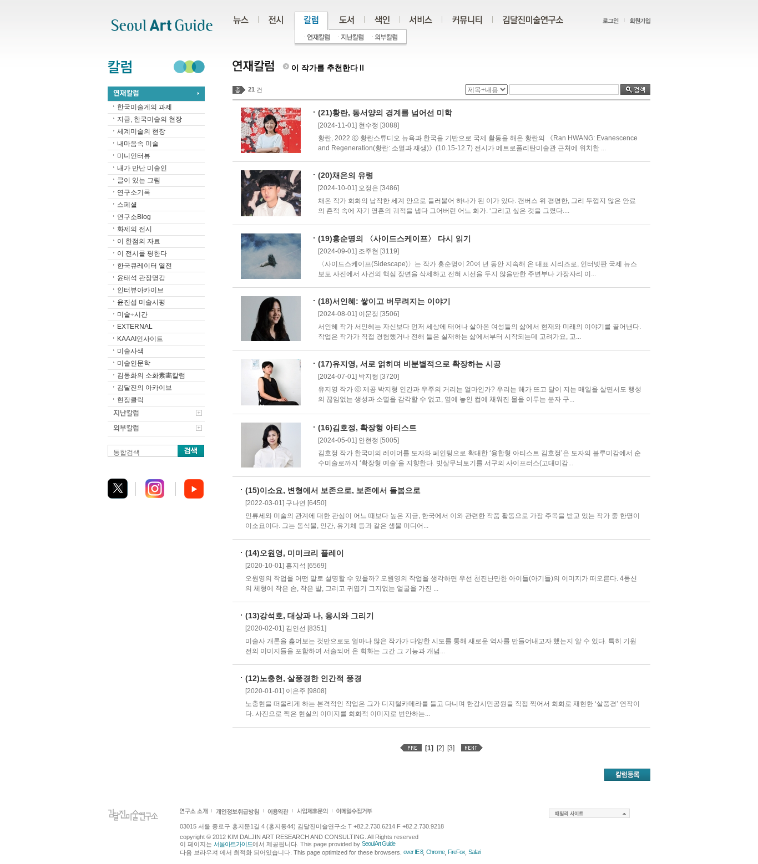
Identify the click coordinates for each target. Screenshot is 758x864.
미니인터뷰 (133, 156)
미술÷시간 (132, 314)
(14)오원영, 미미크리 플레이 (294, 552)
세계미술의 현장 (141, 131)
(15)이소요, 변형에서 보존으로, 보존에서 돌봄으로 (333, 490)
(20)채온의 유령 (345, 175)
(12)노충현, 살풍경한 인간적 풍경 (303, 678)
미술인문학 (133, 363)
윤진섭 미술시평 (141, 302)
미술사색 (130, 351)
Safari (474, 851)
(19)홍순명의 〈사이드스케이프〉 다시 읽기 (394, 238)
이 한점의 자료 (138, 241)
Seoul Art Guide (378, 843)
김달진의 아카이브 (144, 388)
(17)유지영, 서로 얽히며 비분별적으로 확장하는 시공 (409, 363)
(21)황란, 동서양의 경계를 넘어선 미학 (385, 112)
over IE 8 (413, 851)
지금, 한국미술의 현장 (149, 119)
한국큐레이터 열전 (144, 266)
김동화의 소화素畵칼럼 (151, 375)
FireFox (456, 851)
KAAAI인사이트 (140, 339)
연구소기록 (133, 192)
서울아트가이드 (233, 844)
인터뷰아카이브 (140, 290)
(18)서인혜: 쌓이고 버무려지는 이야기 (384, 301)
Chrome (435, 851)
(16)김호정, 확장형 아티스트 (367, 427)
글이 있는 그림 (138, 180)
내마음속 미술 (138, 144)
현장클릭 (130, 400)
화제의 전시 (134, 229)
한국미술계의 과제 (144, 107)
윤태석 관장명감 (141, 278)
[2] (440, 748)
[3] (450, 748)
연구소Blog (134, 217)
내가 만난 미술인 (142, 168)
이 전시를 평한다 (142, 253)
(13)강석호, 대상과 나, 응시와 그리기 (309, 615)
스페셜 (127, 205)
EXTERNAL (135, 327)
